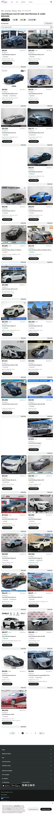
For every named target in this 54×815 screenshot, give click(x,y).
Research (23, 2)
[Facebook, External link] (26, 785)
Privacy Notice (4, 794)
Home (2, 10)
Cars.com (9, 808)
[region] (27, 808)
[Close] (52, 803)
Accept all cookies (46, 809)
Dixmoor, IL (14, 10)
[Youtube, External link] (28, 785)
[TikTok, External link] (23, 785)
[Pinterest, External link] (34, 785)
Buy (12, 2)
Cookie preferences (33, 809)
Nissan (19, 10)
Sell (17, 2)
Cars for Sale (8, 10)
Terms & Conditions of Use (7, 792)
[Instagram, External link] (31, 785)
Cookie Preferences (5, 800)
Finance (30, 2)
